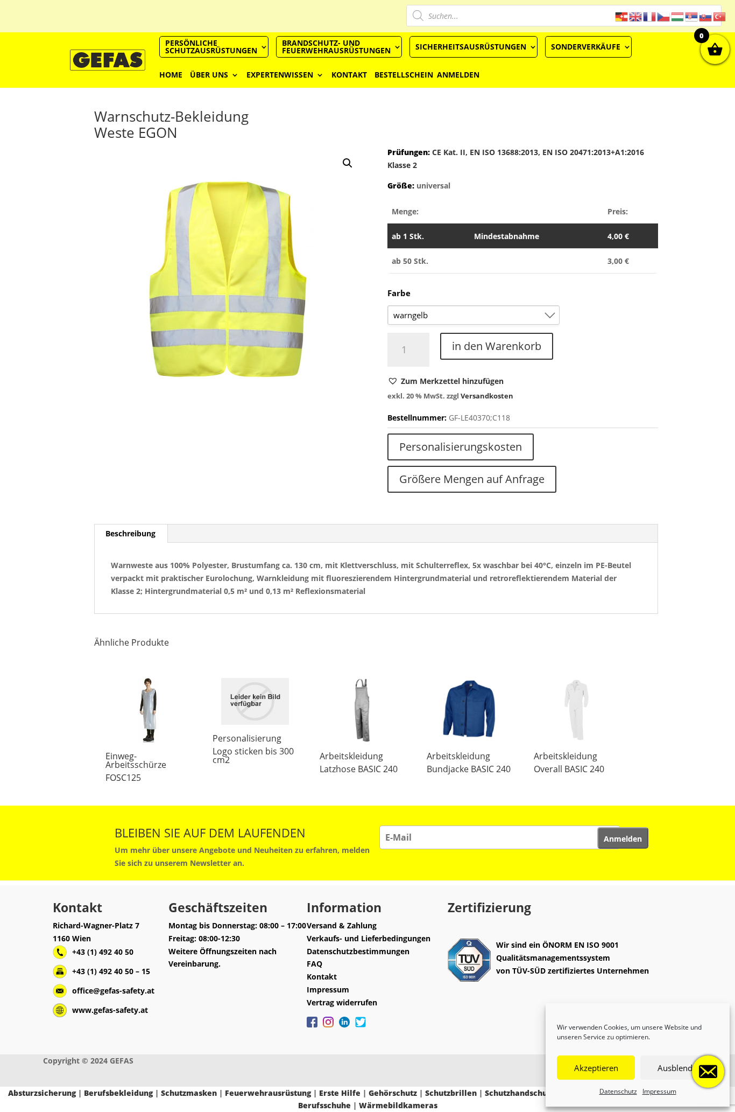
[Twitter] (360, 1027)
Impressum (659, 1091)
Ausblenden (680, 1067)
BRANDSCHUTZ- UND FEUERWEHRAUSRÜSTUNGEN (336, 46)
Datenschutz (618, 1091)
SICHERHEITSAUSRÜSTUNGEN (470, 46)
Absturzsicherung (42, 1093)
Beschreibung (130, 533)
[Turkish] (720, 16)
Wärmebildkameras (398, 1105)
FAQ (314, 964)
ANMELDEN (458, 74)
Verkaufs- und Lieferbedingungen (368, 938)
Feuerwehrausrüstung (268, 1093)
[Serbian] (692, 16)
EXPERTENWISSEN (279, 74)
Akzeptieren (596, 1067)
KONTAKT (349, 74)
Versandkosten (487, 396)
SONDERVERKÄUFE (585, 46)
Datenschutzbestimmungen (358, 951)
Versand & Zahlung (342, 925)
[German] (622, 16)
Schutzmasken (189, 1093)
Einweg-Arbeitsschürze (135, 760)
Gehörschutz (393, 1093)
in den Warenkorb (496, 346)
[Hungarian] (678, 16)
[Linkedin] (344, 1027)
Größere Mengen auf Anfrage (472, 479)
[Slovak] (706, 16)
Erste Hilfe (340, 1093)
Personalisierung (247, 738)
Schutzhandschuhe (521, 1093)
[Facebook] (312, 1027)
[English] (636, 16)
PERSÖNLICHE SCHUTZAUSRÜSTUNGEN (211, 46)
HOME (170, 74)
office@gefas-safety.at (113, 990)
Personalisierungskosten (460, 446)
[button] (445, 381)
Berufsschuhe (324, 1105)
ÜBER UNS (209, 74)
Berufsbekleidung (118, 1093)
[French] (650, 16)
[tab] (131, 533)
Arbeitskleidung (351, 756)
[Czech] (664, 16)
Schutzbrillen (451, 1093)
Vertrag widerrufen (342, 1002)
